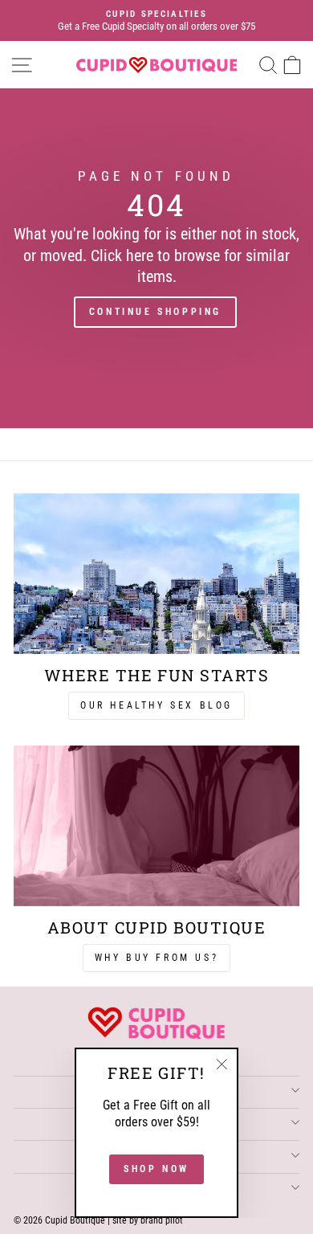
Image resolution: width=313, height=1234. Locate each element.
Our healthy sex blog (156, 705)
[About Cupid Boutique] (156, 826)
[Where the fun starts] (156, 573)
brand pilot (161, 1220)
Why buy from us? (157, 957)
